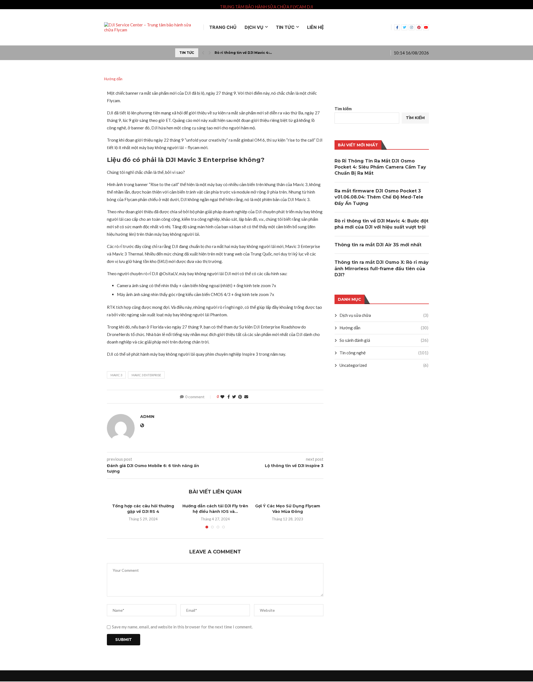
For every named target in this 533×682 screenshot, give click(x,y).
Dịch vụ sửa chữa (384, 315)
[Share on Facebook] (228, 396)
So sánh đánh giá (384, 340)
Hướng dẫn (384, 327)
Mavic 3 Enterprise (146, 375)
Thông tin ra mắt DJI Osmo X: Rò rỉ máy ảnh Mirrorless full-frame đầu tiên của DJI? (382, 268)
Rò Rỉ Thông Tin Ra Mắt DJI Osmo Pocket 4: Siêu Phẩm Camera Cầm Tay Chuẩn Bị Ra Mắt (380, 167)
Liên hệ (315, 27)
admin (147, 416)
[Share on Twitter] (234, 396)
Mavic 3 (116, 375)
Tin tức (285, 27)
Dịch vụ (254, 27)
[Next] (209, 52)
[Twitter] (404, 27)
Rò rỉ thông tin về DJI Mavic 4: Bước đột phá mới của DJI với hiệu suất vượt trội (381, 224)
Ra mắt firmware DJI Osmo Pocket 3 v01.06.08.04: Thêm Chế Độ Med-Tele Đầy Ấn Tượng (379, 197)
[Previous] (203, 52)
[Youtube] (426, 27)
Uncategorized (384, 365)
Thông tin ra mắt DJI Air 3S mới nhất (378, 244)
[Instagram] (411, 27)
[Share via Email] (246, 396)
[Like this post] (222, 396)
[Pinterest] (419, 27)
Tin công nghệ (384, 352)
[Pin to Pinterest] (240, 396)
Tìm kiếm (343, 108)
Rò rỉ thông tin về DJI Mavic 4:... (243, 53)
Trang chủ (223, 27)
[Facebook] (397, 27)
